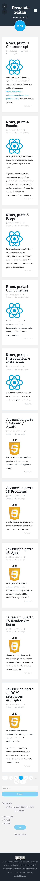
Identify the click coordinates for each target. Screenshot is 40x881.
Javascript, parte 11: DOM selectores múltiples (19, 694)
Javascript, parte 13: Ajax (19, 551)
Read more (28, 106)
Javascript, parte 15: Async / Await (19, 423)
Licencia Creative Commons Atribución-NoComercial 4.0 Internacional (20, 868)
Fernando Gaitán (21, 10)
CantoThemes (20, 876)
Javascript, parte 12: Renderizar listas (19, 621)
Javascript (12, 54)
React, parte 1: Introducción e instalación (18, 358)
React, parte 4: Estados (17, 124)
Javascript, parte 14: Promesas (19, 490)
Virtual (7, 820)
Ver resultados (20, 834)
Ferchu (26, 51)
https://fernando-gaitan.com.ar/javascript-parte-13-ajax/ (17, 95)
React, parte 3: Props (17, 217)
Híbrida (7, 823)
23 (16, 782)
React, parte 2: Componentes (17, 288)
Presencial (8, 817)
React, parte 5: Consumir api (17, 45)
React (18, 54)
